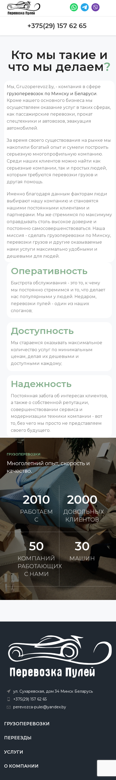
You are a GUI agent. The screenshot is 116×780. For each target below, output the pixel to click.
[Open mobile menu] (107, 8)
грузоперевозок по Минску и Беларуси (52, 93)
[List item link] (59, 699)
